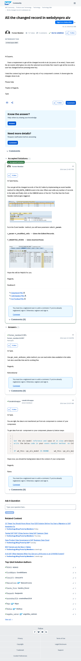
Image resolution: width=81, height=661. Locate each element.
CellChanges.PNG (17, 296)
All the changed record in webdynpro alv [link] (19, 10)
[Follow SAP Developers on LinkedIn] (46, 632)
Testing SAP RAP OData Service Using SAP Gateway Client (26, 533)
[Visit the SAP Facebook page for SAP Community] (35, 632)
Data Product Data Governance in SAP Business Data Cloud (27, 540)
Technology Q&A (47, 7)
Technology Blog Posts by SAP (18, 543)
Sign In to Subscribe (64, 22)
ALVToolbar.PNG (17, 299)
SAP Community (9, 7)
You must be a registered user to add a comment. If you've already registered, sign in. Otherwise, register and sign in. (37, 309)
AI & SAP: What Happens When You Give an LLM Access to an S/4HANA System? (34, 554)
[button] (67, 33)
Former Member (18, 33)
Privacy (20, 638)
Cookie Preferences (20, 656)
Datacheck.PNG (17, 293)
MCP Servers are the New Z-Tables (18, 547)
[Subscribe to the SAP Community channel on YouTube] (42, 632)
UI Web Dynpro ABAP (12, 42)
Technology (36, 7)
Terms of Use (60, 638)
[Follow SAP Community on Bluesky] (38, 632)
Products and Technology (23, 7)
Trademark (20, 650)
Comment (71, 103)
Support (61, 650)
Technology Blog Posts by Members (20, 529)
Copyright (20, 644)
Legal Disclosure (60, 644)
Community (17, 3)
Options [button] (74, 22)
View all (8, 620)
